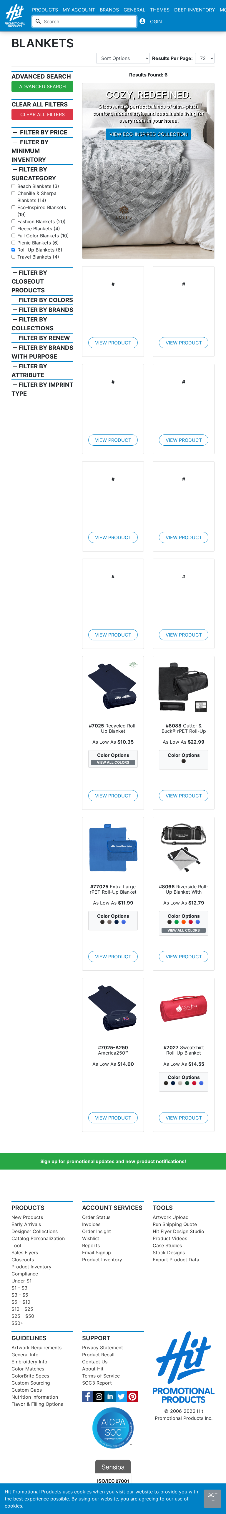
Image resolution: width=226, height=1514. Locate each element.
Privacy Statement (102, 1347)
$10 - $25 (22, 1309)
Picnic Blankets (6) (38, 243)
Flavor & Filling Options (37, 1404)
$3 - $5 (19, 1295)
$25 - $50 (22, 1316)
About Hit (93, 1369)
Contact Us (94, 1362)
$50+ (17, 1323)
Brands (109, 10)
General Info (25, 1355)
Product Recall (98, 1355)
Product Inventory (31, 1267)
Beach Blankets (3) (38, 186)
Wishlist (90, 1238)
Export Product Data (176, 1260)
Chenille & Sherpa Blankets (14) (36, 196)
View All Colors (113, 762)
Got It (212, 1498)
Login (150, 21)
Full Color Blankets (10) (43, 236)
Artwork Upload (171, 1217)
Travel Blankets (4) (38, 257)
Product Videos (170, 1238)
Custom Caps (26, 1390)
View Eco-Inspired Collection (148, 134)
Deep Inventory (194, 10)
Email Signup (96, 1252)
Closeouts (22, 1260)
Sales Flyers (24, 1252)
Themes (160, 10)
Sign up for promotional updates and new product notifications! (113, 1161)
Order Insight (96, 1231)
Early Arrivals (26, 1224)
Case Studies (167, 1245)
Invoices (91, 1224)
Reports (91, 1245)
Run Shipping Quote (175, 1224)
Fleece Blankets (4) (38, 228)
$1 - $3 (19, 1288)
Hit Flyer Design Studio (178, 1231)
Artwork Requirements (36, 1347)
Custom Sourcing (30, 1383)
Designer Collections (34, 1231)
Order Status (96, 1217)
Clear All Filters (42, 114)
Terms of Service (101, 1376)
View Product (113, 343)
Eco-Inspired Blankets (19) (41, 210)
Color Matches (27, 1369)
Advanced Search (42, 86)
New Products (27, 1217)
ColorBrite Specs (30, 1376)
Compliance (24, 1274)
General (134, 10)
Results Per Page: (172, 58)
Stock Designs (169, 1252)
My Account (79, 10)
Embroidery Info (29, 1362)
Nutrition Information (34, 1397)
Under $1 (21, 1281)
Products (45, 10)
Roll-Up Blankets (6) (39, 250)
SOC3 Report (97, 1383)
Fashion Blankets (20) (41, 221)
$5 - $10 (20, 1302)
